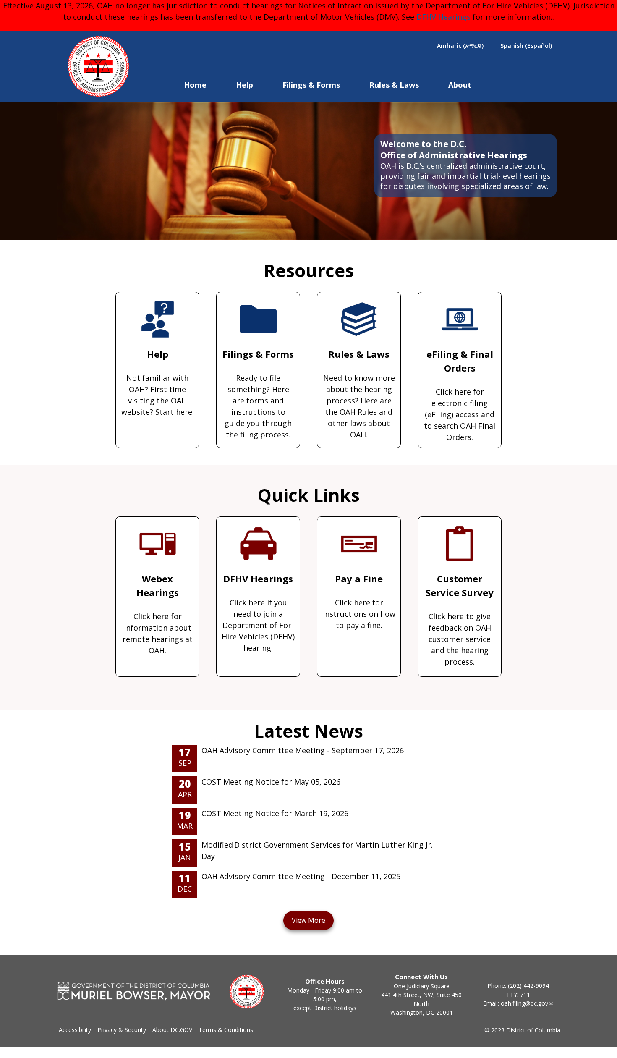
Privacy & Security (121, 1030)
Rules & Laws (394, 85)
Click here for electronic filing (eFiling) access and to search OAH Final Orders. (459, 395)
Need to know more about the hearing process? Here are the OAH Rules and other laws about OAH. (359, 394)
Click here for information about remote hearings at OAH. (158, 613)
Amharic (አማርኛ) (460, 46)
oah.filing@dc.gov (524, 1003)
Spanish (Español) (526, 46)
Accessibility (75, 1030)
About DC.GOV (172, 1030)
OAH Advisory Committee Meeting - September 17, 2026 (302, 750)
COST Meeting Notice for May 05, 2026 (270, 782)
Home (195, 85)
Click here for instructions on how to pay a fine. (359, 601)
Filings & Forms (311, 85)
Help (244, 85)
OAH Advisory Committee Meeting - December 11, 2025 (300, 876)
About (459, 85)
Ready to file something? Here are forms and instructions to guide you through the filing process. (258, 394)
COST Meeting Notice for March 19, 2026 (274, 813)
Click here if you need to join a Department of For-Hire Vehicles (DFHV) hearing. (258, 612)
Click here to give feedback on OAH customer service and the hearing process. (460, 619)
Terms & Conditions (226, 1030)
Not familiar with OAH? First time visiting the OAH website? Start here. (157, 382)
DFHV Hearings (443, 17)
